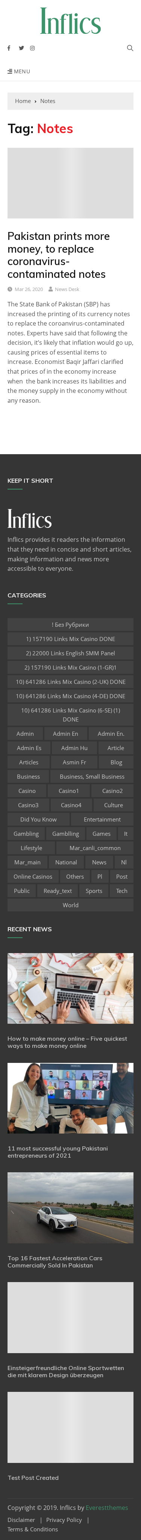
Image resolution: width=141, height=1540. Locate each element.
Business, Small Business (92, 776)
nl (124, 862)
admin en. (111, 733)
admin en (65, 733)
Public (22, 890)
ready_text (58, 890)
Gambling (26, 833)
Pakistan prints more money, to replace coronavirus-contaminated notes (59, 254)
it (125, 833)
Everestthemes (107, 1508)
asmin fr (74, 762)
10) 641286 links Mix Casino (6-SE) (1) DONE (70, 714)
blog (116, 762)
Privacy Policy (64, 1520)
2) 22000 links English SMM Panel (70, 653)
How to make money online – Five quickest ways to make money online (67, 1042)
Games (101, 833)
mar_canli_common (95, 848)
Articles (28, 762)
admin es (29, 748)
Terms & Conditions (33, 1529)
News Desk (67, 289)
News (99, 862)
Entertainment (102, 819)
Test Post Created (33, 1477)
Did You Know (38, 819)
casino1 (69, 790)
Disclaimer (21, 1520)
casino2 (112, 790)
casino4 (71, 805)
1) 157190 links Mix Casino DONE (70, 639)
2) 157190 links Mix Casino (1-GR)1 (70, 667)
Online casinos (33, 876)
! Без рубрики (70, 624)
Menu (21, 71)
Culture (113, 805)
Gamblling (65, 833)
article (116, 748)
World (71, 905)
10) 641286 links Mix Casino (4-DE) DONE (70, 696)
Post (121, 876)
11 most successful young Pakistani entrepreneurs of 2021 (58, 1151)
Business (28, 776)
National (66, 862)
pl (99, 876)
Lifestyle (31, 848)
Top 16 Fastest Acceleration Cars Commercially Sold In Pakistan (55, 1261)
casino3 (28, 805)
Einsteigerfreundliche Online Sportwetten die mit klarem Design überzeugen (66, 1371)
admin (25, 733)
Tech (121, 890)
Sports (94, 890)
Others (75, 876)
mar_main (27, 862)
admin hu (74, 748)
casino (27, 790)
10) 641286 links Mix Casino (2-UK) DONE (71, 681)
